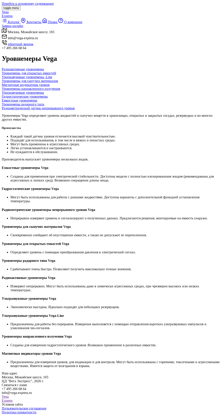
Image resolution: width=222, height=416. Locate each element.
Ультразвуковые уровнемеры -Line (27, 77)
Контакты (34, 22)
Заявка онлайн (12, 26)
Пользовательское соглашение (24, 408)
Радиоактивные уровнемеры (23, 69)
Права (52, 22)
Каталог (14, 22)
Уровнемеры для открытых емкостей (29, 73)
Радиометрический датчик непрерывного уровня (38, 108)
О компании (72, 22)
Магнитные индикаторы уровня (25, 85)
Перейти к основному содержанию (28, 3)
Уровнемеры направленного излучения (31, 89)
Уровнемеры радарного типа (23, 104)
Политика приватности (19, 412)
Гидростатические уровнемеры (25, 96)
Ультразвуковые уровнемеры (23, 92)
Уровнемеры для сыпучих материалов (30, 81)
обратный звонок (20, 44)
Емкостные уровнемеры (19, 100)
